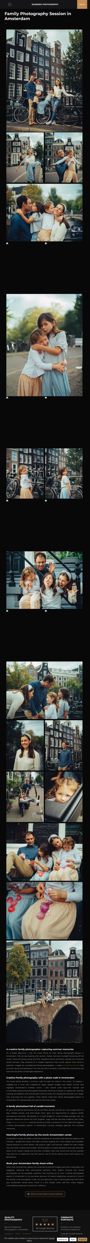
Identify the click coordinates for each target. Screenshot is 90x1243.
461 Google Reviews (45, 1228)
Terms (17, 1234)
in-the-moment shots (20, 1122)
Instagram (9, 1234)
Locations (27, 1234)
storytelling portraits (71, 1065)
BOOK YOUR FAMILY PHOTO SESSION (47, 1194)
